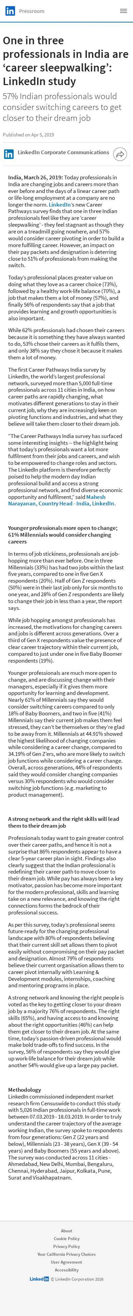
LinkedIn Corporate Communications (63, 152)
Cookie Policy (66, 1238)
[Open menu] (123, 10)
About (66, 1231)
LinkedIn (60, 204)
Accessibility (66, 1270)
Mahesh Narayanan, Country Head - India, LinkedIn (61, 500)
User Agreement (66, 1262)
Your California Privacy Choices (67, 1254)
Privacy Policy (66, 1246)
